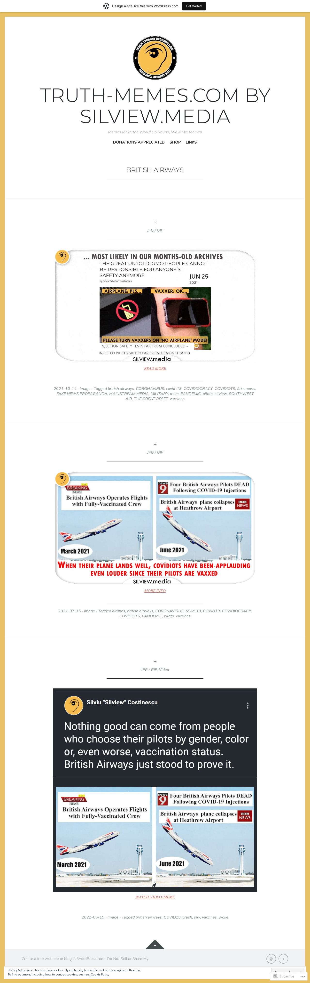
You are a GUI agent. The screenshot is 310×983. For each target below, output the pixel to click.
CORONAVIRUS (150, 388)
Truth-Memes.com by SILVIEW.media (155, 106)
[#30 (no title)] (271, 959)
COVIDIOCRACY (198, 388)
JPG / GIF (155, 230)
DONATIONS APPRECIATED (139, 142)
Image (85, 388)
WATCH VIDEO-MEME (155, 897)
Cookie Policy (100, 974)
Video (164, 669)
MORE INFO (155, 590)
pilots (208, 393)
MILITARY (159, 393)
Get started (194, 6)
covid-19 (174, 388)
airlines (118, 611)
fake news (246, 388)
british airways (121, 388)
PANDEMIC (191, 393)
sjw (197, 917)
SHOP (175, 142)
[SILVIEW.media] (283, 959)
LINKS (191, 142)
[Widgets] (155, 944)
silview (221, 393)
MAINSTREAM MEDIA (129, 393)
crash (187, 917)
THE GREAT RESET (151, 399)
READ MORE (155, 368)
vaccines (177, 399)
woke (223, 917)
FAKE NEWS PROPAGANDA (81, 393)
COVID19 (211, 611)
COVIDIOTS (225, 388)
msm (174, 393)
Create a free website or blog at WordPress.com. (63, 958)
